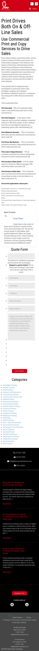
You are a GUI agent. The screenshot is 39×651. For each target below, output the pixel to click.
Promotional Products (11, 425)
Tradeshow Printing (10, 439)
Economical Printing (10, 401)
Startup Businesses (10, 434)
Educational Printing (10, 404)
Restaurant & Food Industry (13, 427)
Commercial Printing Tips (12, 397)
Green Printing (8, 411)
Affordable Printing (10, 385)
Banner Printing (9, 387)
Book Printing (8, 390)
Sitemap (23, 622)
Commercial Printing (11, 394)
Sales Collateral (8, 429)
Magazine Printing (10, 415)
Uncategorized (8, 441)
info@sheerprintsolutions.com (21, 461)
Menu (35, 9)
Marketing (7, 418)
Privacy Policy (16, 622)
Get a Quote (20, 465)
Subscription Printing (11, 436)
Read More (7, 504)
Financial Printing (9, 408)
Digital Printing (8, 399)
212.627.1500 (20, 453)
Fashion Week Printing (11, 406)
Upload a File (19, 593)
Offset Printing (8, 420)
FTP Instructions (15, 620)
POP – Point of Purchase (12, 422)
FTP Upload (6, 620)
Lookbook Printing (10, 413)
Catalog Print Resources (12, 392)
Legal (34, 620)
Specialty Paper (9, 432)
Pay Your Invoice (26, 620)
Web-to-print (8, 443)
